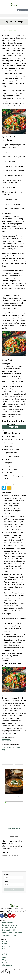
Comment (5, 852)
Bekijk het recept (9, 31)
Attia (8, 971)
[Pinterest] (10, 916)
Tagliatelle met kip (6, 742)
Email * (6, 882)
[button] (14, 15)
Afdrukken (14, 427)
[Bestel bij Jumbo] (9, 488)
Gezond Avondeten (7, 763)
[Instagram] (6, 916)
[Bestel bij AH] (4, 488)
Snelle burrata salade (6, 740)
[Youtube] (14, 916)
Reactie (14, 889)
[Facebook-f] (2, 916)
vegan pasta (19, 763)
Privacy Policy (5, 973)
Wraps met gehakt (6, 739)
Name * (6, 874)
